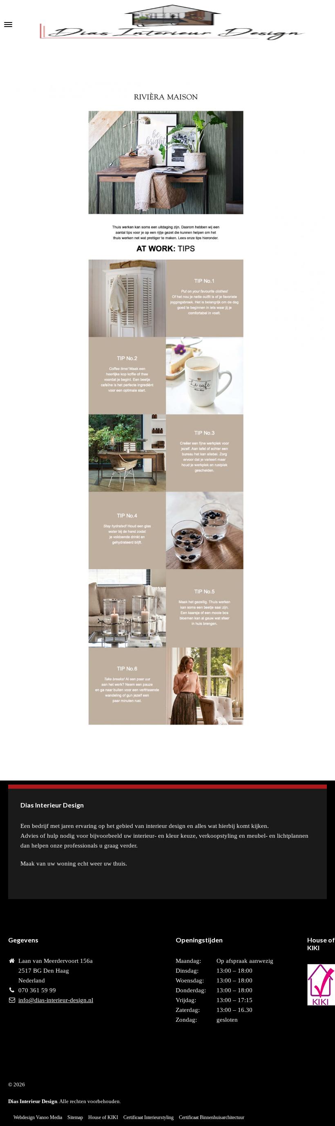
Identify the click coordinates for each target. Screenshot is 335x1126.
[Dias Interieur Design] (167, 24)
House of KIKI (103, 1117)
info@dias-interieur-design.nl (55, 1000)
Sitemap (75, 1117)
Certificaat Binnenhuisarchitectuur (211, 1117)
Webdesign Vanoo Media (37, 1117)
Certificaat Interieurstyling (148, 1117)
